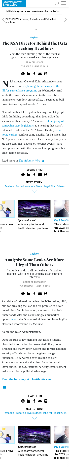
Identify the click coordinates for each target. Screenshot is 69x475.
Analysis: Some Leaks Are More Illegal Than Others (35, 186)
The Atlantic (26, 286)
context (13, 319)
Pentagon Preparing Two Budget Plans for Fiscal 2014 (34, 413)
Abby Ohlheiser (34, 62)
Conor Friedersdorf (34, 282)
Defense (34, 37)
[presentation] (3, 220)
